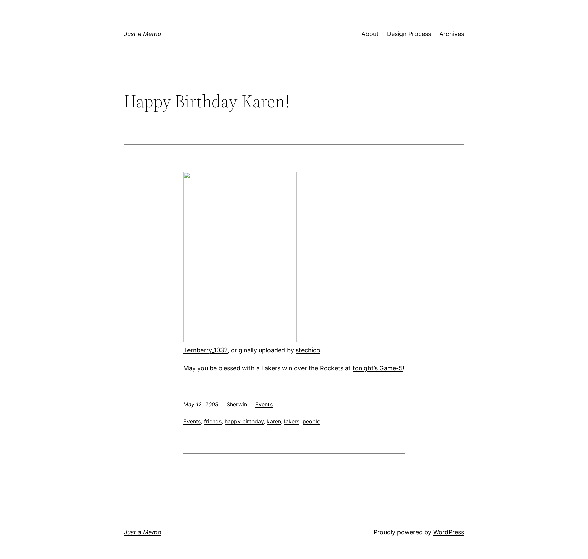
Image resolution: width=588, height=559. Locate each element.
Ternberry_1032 (205, 350)
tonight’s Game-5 (378, 368)
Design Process (409, 33)
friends (213, 421)
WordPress (448, 532)
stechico (308, 350)
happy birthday (244, 421)
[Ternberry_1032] (240, 340)
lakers (291, 421)
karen (274, 421)
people (311, 421)
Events (264, 404)
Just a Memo (142, 33)
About (370, 33)
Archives (451, 33)
